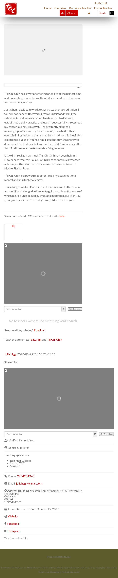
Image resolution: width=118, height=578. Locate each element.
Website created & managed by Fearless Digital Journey (59, 572)
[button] (89, 13)
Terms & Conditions (98, 568)
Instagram (14, 531)
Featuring (35, 339)
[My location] (64, 309)
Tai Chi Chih (54, 339)
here (61, 216)
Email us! (39, 330)
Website (13, 516)
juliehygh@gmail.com (29, 483)
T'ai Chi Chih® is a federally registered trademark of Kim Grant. (66, 568)
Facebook (13, 523)
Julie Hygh (10, 354)
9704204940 (25, 476)
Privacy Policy (112, 568)
